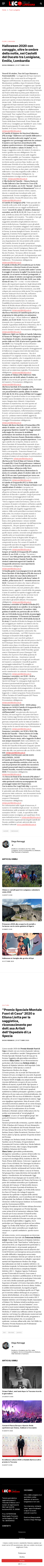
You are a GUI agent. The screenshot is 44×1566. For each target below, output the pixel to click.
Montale (11, 1332)
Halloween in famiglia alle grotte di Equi (18, 958)
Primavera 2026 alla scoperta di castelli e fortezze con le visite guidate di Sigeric (19, 925)
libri (4, 1332)
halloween (14, 831)
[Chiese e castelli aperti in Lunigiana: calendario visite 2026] (22, 876)
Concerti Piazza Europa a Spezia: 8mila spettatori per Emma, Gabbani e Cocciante (19, 1427)
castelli (5, 831)
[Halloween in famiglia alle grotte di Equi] (22, 944)
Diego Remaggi (8, 65)
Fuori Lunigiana (8, 41)
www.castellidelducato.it (26, 824)
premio (19, 1332)
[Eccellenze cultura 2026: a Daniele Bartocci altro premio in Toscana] (22, 1446)
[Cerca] (41, 3)
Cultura (5, 1005)
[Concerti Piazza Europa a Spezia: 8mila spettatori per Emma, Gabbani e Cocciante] (22, 1411)
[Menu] (3, 3)
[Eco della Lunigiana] (22, 3)
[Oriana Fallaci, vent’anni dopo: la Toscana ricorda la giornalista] (22, 1377)
